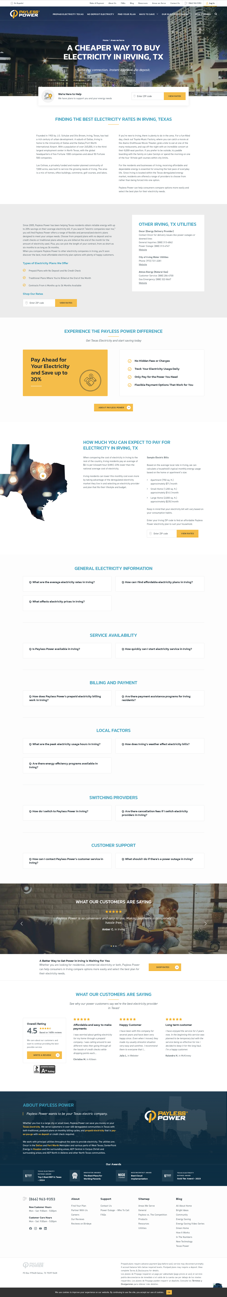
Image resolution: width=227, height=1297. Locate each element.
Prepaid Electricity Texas (68, 14)
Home (105, 40)
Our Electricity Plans (175, 14)
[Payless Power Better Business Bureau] (44, 1069)
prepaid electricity (94, 1130)
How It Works (203, 14)
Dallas (39, 1145)
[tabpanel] (113, 921)
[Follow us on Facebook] (30, 1228)
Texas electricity (31, 1126)
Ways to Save (147, 14)
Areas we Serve (159, 3)
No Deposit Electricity (100, 14)
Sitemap (143, 1199)
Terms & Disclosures (139, 1270)
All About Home (184, 1205)
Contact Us (175, 3)
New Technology (184, 1241)
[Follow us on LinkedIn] (45, 1228)
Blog (132, 3)
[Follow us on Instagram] (35, 1228)
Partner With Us (79, 1210)
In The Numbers (184, 1237)
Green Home (182, 1228)
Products (142, 1219)
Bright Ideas (182, 1210)
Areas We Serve (146, 1205)
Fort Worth (53, 1145)
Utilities (142, 1228)
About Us (112, 3)
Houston (37, 1149)
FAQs (123, 3)
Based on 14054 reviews (51, 1032)
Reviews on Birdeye (81, 1223)
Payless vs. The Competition (152, 1214)
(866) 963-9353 (42, 1199)
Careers (75, 1214)
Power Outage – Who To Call (115, 1210)
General (142, 1210)
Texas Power (182, 1246)
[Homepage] (25, 14)
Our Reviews (77, 1219)
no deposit (43, 1134)
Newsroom (143, 3)
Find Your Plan (127, 14)
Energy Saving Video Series (190, 1223)
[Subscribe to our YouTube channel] (40, 1228)
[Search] (216, 14)
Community (182, 1214)
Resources (143, 1223)
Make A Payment (97, 3)
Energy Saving (183, 1219)
